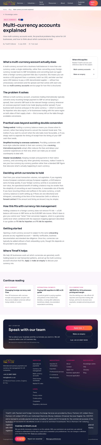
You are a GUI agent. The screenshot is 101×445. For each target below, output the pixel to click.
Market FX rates (38, 383)
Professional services (57, 372)
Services (20, 3)
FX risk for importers (24, 221)
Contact (70, 3)
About (63, 3)
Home (5, 9)
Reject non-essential (35, 439)
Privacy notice (37, 395)
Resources (52, 3)
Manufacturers (54, 377)
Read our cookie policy (38, 433)
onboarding (53, 233)
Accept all (20, 439)
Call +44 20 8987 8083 (79, 340)
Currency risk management (37, 370)
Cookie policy (37, 398)
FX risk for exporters (44, 221)
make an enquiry (38, 261)
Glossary (86, 370)
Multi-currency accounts (82, 69)
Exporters (53, 369)
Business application (73, 372)
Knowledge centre (11, 14)
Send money (41, 3)
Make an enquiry (79, 74)
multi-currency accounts (19, 86)
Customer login (81, 3)
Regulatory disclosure (40, 404)
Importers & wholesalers (54, 365)
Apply (27, 261)
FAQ (84, 367)
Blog (10, 9)
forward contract (9, 199)
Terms (35, 392)
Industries (31, 3)
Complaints (36, 401)
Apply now (92, 3)
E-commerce (54, 374)
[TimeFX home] (8, 3)
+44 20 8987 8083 (9, 374)
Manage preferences (53, 439)
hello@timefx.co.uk (9, 377)
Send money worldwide (37, 379)
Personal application (73, 375)
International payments (37, 365)
